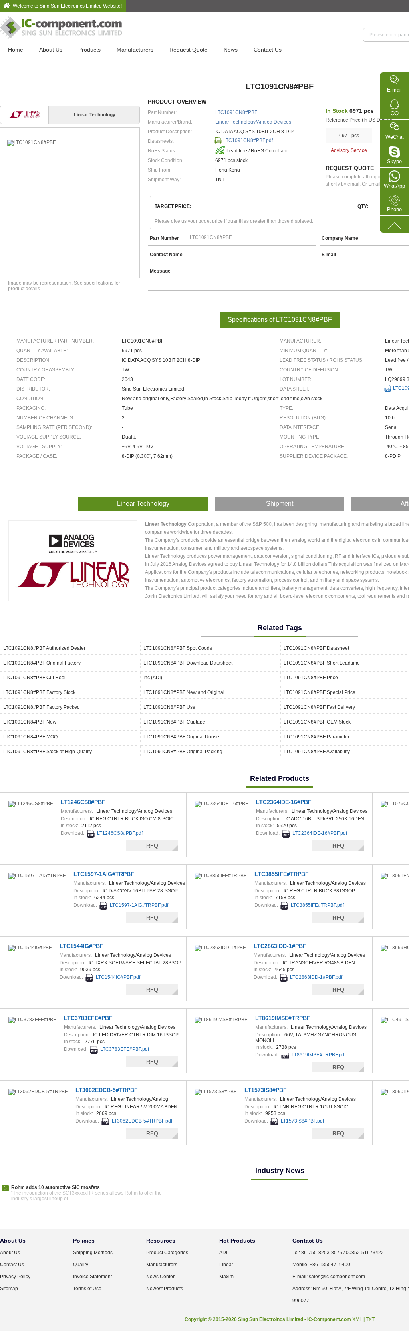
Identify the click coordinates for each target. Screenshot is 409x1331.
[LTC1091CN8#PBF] (69, 143)
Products (89, 49)
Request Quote (188, 49)
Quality (80, 1264)
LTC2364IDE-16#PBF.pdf (319, 833)
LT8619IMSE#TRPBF (282, 1018)
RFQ (152, 845)
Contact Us (268, 49)
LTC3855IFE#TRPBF (281, 874)
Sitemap (9, 1288)
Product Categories (167, 1252)
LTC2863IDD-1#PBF (280, 946)
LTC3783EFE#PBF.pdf (124, 1049)
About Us (50, 49)
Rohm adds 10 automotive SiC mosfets (55, 1187)
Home (15, 49)
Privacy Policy (15, 1276)
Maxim (226, 1276)
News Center (160, 1276)
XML (357, 1319)
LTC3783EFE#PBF (88, 1018)
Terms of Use (87, 1288)
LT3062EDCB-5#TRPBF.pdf (142, 1121)
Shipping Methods (93, 1252)
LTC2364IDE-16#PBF (284, 802)
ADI (223, 1252)
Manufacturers (135, 49)
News (231, 49)
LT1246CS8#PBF (83, 802)
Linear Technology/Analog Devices (253, 122)
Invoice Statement (92, 1276)
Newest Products (164, 1288)
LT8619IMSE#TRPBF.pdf (318, 1055)
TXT (370, 1319)
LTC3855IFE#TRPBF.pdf (317, 905)
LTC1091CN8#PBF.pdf (248, 140)
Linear (226, 1264)
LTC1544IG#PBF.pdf (118, 977)
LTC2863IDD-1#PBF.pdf (316, 977)
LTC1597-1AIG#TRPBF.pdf (139, 905)
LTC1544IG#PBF (81, 946)
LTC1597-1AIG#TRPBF (103, 874)
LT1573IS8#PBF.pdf (302, 1121)
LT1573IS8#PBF (265, 1090)
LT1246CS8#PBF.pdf (120, 833)
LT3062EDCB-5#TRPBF (106, 1090)
